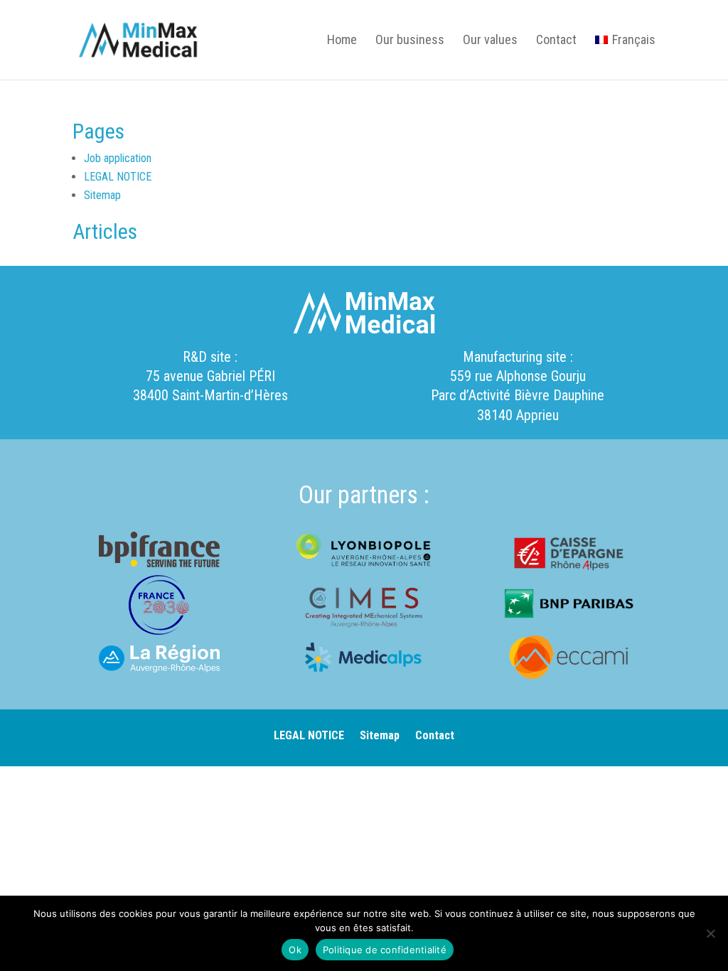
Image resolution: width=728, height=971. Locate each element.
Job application (117, 158)
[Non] (710, 933)
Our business (409, 41)
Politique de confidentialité (384, 949)
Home (342, 41)
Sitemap (102, 195)
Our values (490, 41)
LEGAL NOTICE (117, 176)
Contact (556, 41)
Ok (295, 949)
